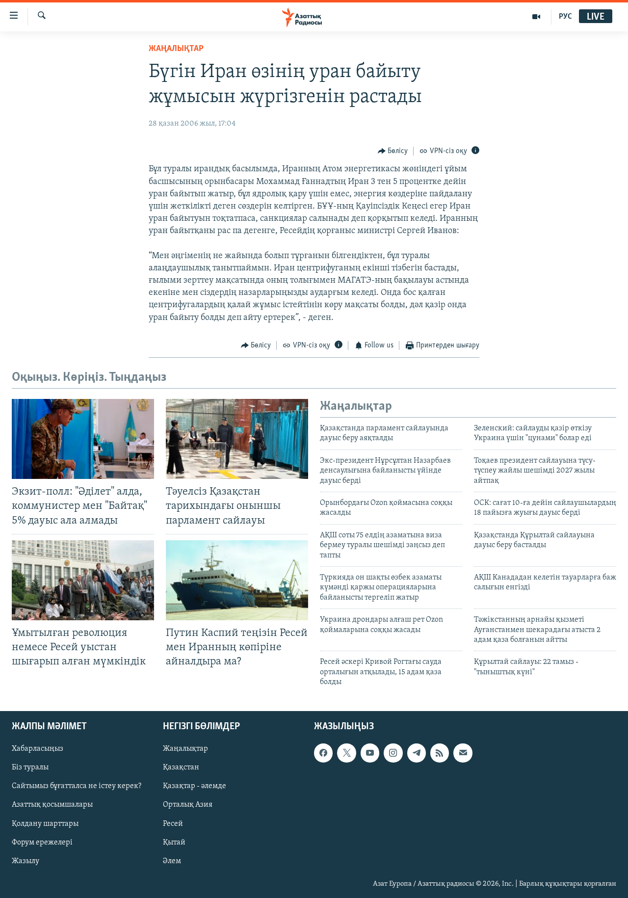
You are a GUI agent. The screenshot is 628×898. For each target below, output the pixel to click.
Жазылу (25, 861)
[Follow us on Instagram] (393, 752)
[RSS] (439, 752)
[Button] (393, 151)
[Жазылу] (462, 752)
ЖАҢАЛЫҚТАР (176, 49)
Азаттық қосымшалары (52, 805)
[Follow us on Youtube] (370, 752)
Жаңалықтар (185, 749)
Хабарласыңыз (37, 749)
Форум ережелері (42, 842)
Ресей (173, 823)
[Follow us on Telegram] (416, 752)
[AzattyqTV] (536, 16)
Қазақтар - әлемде (194, 786)
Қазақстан (181, 767)
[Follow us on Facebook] (323, 752)
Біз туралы (30, 767)
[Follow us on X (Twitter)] (346, 752)
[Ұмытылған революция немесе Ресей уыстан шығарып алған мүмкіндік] (83, 580)
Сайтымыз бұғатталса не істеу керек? (76, 786)
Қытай (174, 842)
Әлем (172, 861)
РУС (565, 17)
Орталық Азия (187, 805)
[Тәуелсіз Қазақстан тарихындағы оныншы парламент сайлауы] (237, 439)
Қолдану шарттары (45, 823)
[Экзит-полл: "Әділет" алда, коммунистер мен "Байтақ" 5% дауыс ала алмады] (83, 439)
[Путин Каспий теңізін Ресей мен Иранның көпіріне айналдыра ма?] (237, 580)
